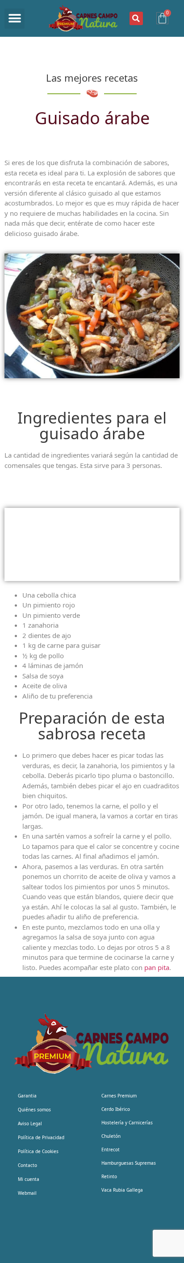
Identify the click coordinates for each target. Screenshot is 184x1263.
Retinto (109, 1176)
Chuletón (111, 1136)
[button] (14, 19)
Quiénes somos (34, 1109)
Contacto (27, 1165)
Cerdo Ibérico (115, 1109)
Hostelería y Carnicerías (127, 1122)
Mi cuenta (28, 1179)
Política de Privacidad (41, 1137)
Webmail (27, 1193)
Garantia (27, 1096)
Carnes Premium (119, 1096)
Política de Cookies (38, 1151)
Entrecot (110, 1149)
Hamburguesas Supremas (128, 1163)
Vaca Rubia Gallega (122, 1190)
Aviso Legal (30, 1123)
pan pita (155, 967)
